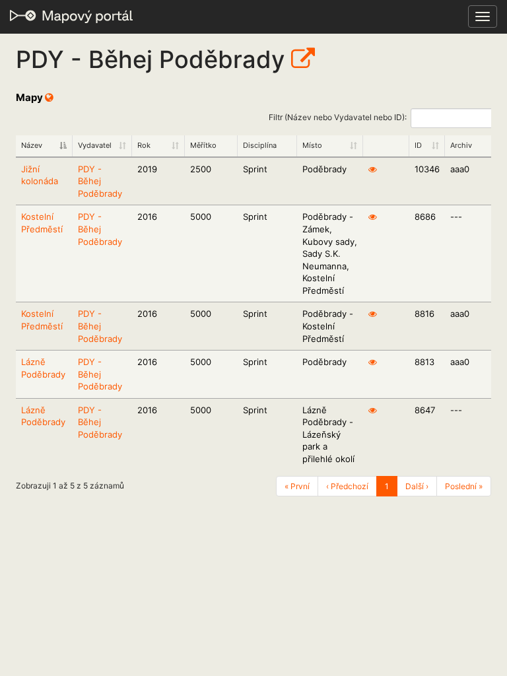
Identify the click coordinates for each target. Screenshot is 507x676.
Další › (416, 486)
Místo (312, 145)
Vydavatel (95, 145)
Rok (144, 145)
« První (297, 486)
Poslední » (464, 486)
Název (31, 145)
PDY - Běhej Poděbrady (100, 181)
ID (418, 145)
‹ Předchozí (347, 486)
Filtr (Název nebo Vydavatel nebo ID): (338, 117)
